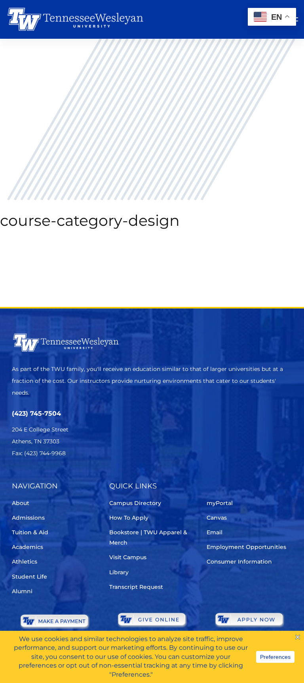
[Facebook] (39, 476)
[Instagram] (61, 476)
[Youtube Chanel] (83, 476)
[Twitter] (17, 476)
